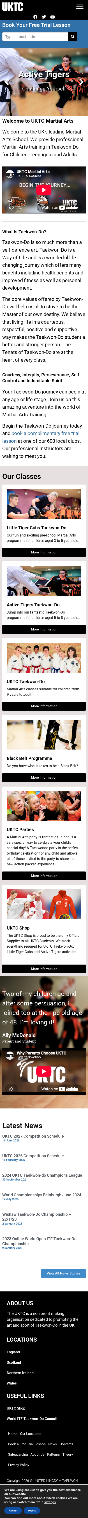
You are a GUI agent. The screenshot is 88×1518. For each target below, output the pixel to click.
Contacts (66, 1444)
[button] (6, 81)
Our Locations (30, 1434)
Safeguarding (18, 1454)
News (52, 1444)
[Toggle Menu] (79, 7)
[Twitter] (44, 17)
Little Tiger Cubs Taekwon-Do (36, 527)
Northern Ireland (20, 1373)
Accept (13, 1510)
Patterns (53, 1454)
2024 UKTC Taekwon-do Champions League (42, 1175)
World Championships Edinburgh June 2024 (41, 1194)
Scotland (14, 1362)
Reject (32, 1510)
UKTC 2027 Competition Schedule (33, 1136)
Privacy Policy (18, 1465)
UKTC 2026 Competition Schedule (33, 1155)
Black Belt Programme (29, 758)
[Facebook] (35, 17)
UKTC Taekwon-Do (26, 681)
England (13, 1352)
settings (50, 1502)
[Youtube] (52, 17)
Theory (68, 1454)
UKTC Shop (18, 928)
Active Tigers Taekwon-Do (33, 604)
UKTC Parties (20, 829)
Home (12, 1434)
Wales (12, 1383)
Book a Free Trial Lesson (27, 1444)
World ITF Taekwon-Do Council (32, 1419)
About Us (37, 1454)
